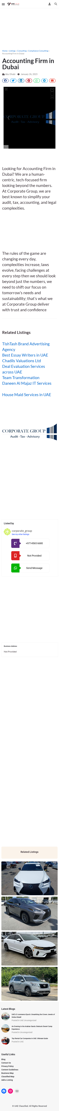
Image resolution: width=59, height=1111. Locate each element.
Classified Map (7, 1076)
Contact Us (6, 1063)
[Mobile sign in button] (49, 4)
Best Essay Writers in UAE (25, 355)
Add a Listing (7, 1080)
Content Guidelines (9, 1070)
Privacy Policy (7, 1066)
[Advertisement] (29, 28)
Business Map (7, 1073)
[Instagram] (10, 1091)
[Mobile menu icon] (3, 4)
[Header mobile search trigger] (56, 4)
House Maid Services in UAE (26, 394)
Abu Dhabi (10, 74)
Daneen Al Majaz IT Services (26, 383)
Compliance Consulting (38, 51)
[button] (5, 81)
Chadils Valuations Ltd (21, 360)
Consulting (21, 51)
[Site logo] (14, 4)
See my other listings (20, 534)
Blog (3, 1059)
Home (4, 51)
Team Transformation (20, 377)
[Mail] (17, 1091)
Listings (12, 51)
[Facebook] (3, 1091)
